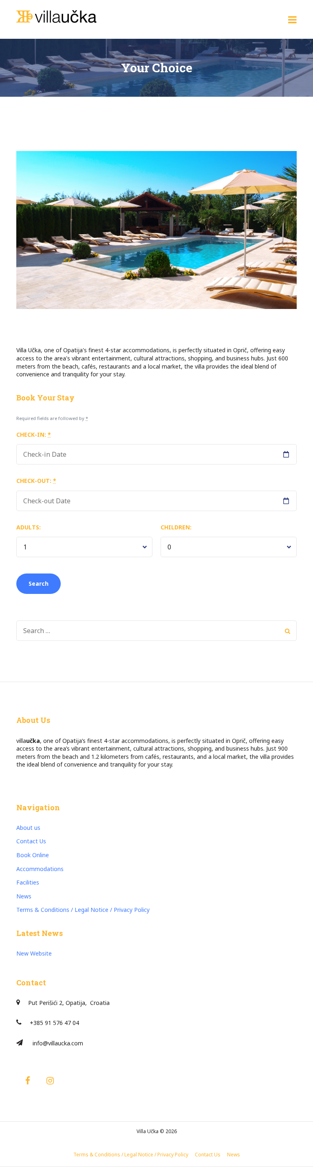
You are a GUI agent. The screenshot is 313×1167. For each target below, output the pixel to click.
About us (28, 827)
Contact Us (31, 841)
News (23, 896)
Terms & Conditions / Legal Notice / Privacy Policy (83, 910)
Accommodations (40, 869)
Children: (176, 527)
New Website (34, 953)
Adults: (28, 527)
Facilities (27, 882)
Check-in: (33, 434)
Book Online (32, 855)
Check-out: (36, 481)
